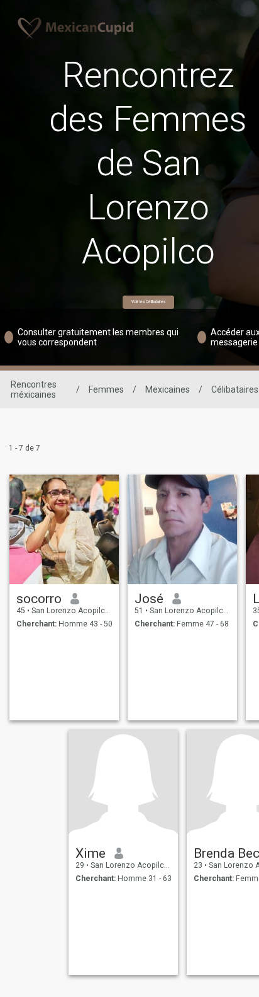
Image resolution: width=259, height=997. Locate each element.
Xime (90, 853)
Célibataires (234, 389)
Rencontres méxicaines (34, 389)
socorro (39, 598)
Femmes (106, 389)
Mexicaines (167, 389)
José (149, 598)
